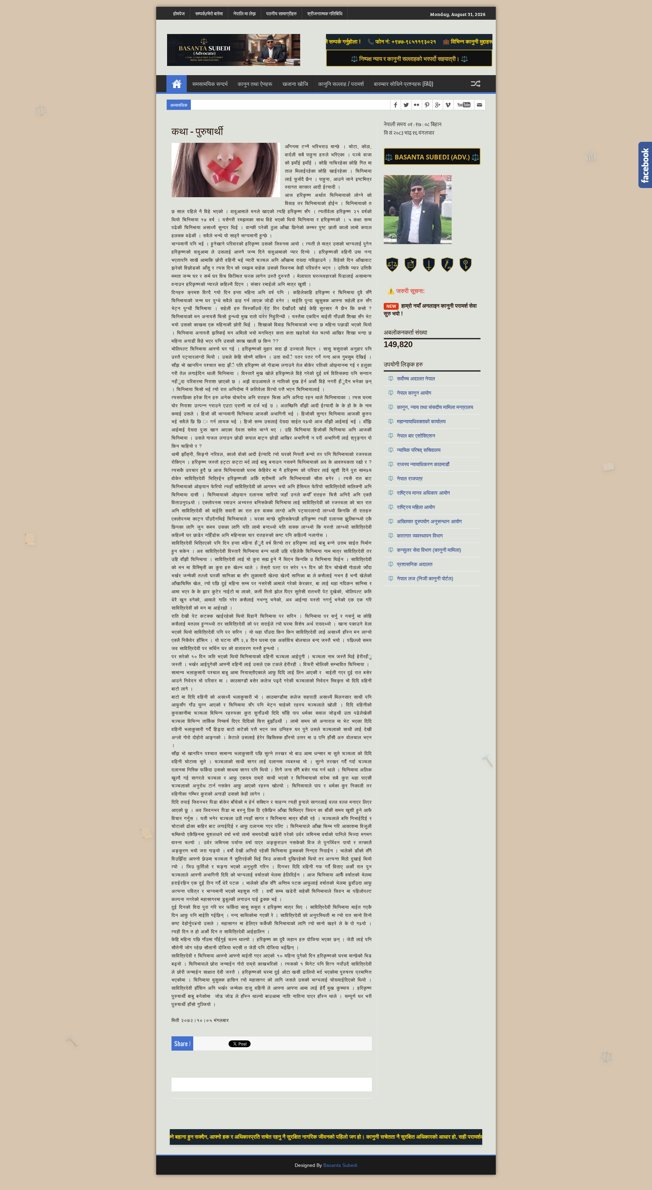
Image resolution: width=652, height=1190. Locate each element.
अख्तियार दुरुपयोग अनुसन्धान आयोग (425, 521)
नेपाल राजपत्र (405, 478)
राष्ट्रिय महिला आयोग (411, 507)
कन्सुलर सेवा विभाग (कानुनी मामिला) (424, 549)
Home (176, 83)
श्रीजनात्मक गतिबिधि (324, 13)
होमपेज (179, 13)
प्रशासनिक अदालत (410, 564)
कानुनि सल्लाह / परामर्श (341, 84)
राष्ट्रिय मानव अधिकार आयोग (419, 492)
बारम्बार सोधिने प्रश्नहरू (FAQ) (403, 84)
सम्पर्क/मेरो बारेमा (209, 13)
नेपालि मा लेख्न (244, 13)
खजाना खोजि (295, 84)
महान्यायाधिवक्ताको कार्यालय (417, 421)
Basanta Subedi (340, 1165)
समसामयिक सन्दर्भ (210, 84)
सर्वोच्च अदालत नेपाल (411, 378)
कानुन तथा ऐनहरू (255, 84)
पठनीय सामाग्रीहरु (281, 13)
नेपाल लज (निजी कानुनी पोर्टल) (420, 578)
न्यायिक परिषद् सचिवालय (414, 450)
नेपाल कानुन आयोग (409, 392)
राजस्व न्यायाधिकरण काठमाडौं (418, 464)
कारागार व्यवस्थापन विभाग (415, 535)
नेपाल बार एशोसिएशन (411, 435)
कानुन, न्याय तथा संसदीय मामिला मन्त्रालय (430, 407)
